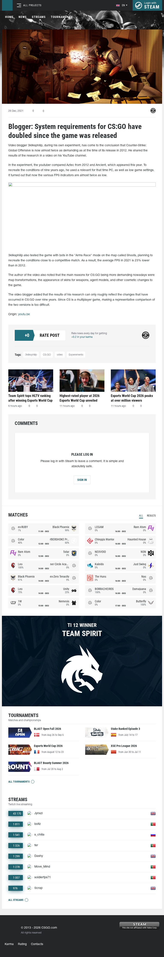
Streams (39, 17)
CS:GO (47, 355)
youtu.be (24, 314)
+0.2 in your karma (81, 337)
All (141, 515)
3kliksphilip (31, 355)
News (23, 17)
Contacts (37, 944)
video (60, 355)
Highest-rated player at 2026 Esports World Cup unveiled (80, 398)
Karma (9, 944)
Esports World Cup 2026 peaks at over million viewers (132, 398)
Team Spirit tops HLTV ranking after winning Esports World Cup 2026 (30, 398)
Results (151, 515)
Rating (22, 944)
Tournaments (62, 17)
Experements (76, 355)
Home (9, 17)
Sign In (82, 479)
